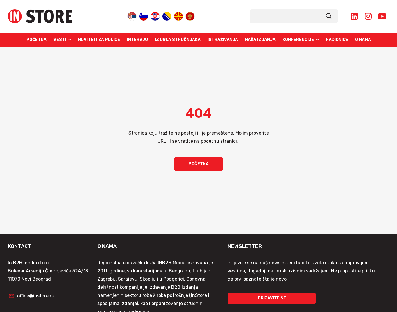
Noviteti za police (99, 39)
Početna (36, 39)
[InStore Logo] (40, 16)
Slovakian (143, 16)
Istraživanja (223, 39)
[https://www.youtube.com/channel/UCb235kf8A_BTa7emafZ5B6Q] (382, 16)
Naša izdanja (260, 39)
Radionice (337, 39)
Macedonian (178, 16)
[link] (328, 16)
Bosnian (166, 16)
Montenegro (190, 16)
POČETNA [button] (199, 163)
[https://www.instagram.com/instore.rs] (368, 16)
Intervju (137, 39)
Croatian (155, 16)
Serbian (132, 16)
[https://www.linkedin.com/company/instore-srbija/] (354, 16)
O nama (363, 39)
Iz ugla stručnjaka (178, 39)
